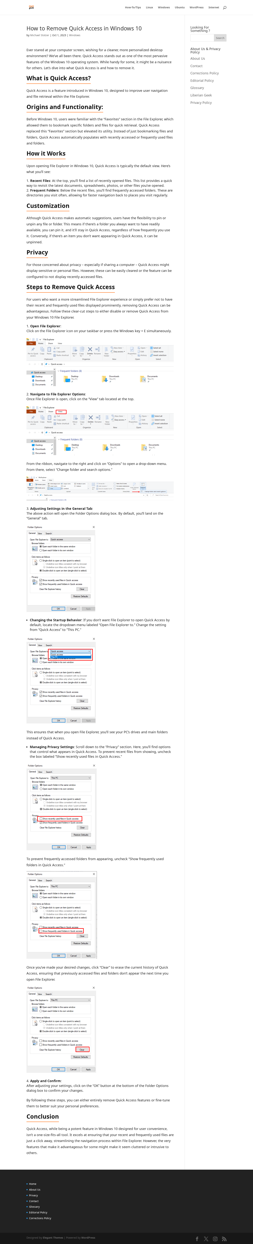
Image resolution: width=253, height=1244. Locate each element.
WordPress (197, 7)
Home (32, 1184)
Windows (164, 7)
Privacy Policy (201, 102)
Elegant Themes (53, 1237)
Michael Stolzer (39, 35)
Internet (214, 7)
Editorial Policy (202, 80)
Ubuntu (180, 7)
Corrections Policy (204, 73)
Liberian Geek (201, 95)
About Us (197, 58)
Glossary (197, 87)
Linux (149, 7)
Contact (196, 66)
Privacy (33, 1195)
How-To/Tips (133, 7)
